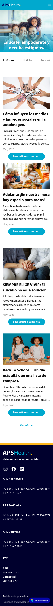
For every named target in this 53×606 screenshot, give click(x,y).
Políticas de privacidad (16, 596)
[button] (49, 5)
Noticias (27, 60)
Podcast (45, 60)
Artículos (8, 60)
